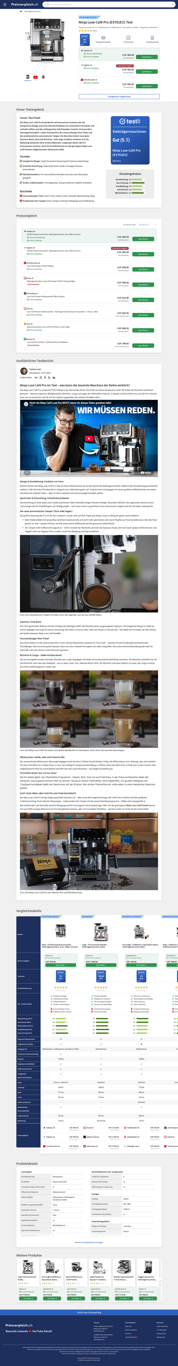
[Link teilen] (36, 378)
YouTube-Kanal (130, 1337)
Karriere (128, 1333)
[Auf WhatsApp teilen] (41, 378)
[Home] (20, 11)
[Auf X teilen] (49, 378)
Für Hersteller (162, 1330)
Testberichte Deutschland (103, 1335)
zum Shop (146, 57)
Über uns (128, 1326)
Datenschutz (161, 1333)
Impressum (161, 1337)
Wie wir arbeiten (131, 1330)
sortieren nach (129, 224)
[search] (173, 4)
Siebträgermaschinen (32, 11)
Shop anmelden (162, 1326)
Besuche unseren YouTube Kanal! (29, 1331)
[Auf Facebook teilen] (44, 378)
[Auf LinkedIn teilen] (54, 378)
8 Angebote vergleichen (119, 96)
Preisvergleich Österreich (103, 1326)
